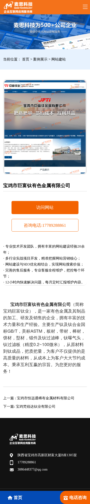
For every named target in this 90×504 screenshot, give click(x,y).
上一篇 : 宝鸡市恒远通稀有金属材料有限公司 (38, 398)
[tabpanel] (45, 31)
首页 (25, 59)
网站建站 (58, 59)
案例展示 (40, 59)
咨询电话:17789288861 (45, 225)
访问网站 (45, 207)
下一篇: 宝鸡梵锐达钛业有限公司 (29, 406)
